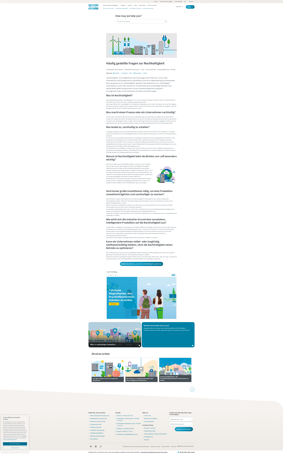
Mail (145, 73)
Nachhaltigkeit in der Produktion (115, 69)
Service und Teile (152, 5)
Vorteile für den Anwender (97, 430)
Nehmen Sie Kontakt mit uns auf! (168, 334)
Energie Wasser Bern (150, 431)
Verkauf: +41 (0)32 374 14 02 (125, 415)
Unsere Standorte (149, 421)
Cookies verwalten (155, 446)
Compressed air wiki (95, 424)
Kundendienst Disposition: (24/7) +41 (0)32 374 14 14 (129, 424)
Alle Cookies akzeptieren (15, 443)
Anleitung (172, 69)
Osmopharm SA (148, 437)
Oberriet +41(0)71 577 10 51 (124, 431)
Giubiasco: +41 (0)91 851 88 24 (125, 428)
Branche (130, 5)
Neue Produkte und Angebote (110, 5)
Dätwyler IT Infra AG (149, 428)
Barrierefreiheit (165, 446)
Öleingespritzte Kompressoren (98, 418)
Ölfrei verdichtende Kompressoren (99, 415)
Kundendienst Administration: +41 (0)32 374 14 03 (128, 419)
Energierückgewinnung (163, 69)
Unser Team (147, 415)
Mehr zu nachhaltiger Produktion (115, 334)
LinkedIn (116, 73)
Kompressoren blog (95, 427)
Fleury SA (146, 440)
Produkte (123, 5)
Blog (135, 5)
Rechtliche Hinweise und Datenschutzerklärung (136, 446)
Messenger (138, 73)
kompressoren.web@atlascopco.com (127, 434)
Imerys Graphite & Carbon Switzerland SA (155, 434)
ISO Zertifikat (94, 439)
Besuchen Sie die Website (184, 429)
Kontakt (156, 1)
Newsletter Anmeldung (150, 418)
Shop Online (142, 5)
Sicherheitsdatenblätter (96, 433)
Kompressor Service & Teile (97, 421)
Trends (142, 69)
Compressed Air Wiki (151, 69)
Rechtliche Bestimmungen (97, 436)
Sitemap (173, 446)
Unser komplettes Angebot (166, 1)
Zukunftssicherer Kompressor (132, 69)
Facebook (125, 73)
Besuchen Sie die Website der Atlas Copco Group (154, 452)
